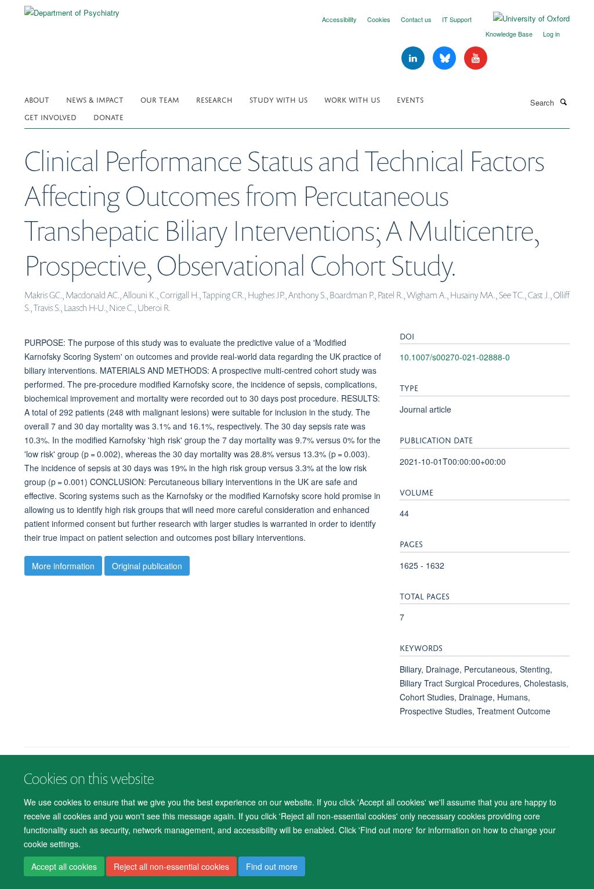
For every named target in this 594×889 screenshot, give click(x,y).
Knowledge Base (509, 33)
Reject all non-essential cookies (171, 866)
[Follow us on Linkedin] (414, 58)
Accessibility (339, 19)
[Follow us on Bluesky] (445, 58)
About (36, 98)
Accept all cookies (64, 866)
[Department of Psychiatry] (71, 8)
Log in (551, 33)
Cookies (378, 19)
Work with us (352, 98)
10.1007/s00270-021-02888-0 (455, 357)
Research (214, 98)
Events (410, 98)
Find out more (272, 866)
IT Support (457, 19)
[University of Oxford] (523, 19)
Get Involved (50, 116)
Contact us (416, 19)
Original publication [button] (147, 566)
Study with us (278, 98)
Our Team (159, 98)
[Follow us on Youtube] (475, 58)
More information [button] (63, 566)
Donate (108, 116)
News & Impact (95, 98)
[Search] (563, 101)
